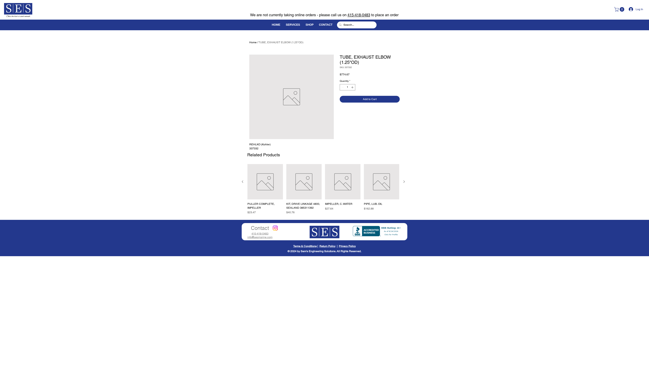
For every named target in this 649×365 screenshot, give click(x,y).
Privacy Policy (347, 246)
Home (253, 42)
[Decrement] (342, 87)
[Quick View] (265, 182)
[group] (323, 189)
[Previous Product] (243, 182)
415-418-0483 (358, 15)
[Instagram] (275, 228)
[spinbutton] (347, 87)
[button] (619, 9)
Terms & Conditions (305, 246)
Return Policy (327, 246)
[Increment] (353, 87)
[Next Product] (404, 182)
